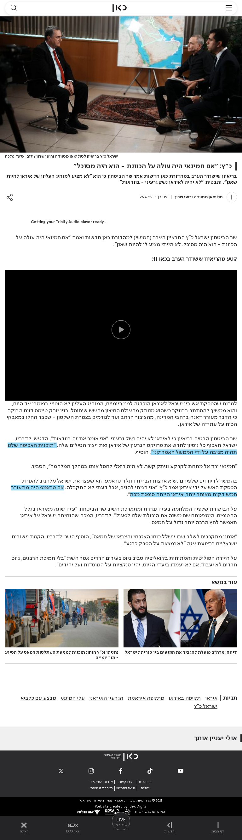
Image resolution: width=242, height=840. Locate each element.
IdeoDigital (138, 806)
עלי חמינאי (72, 698)
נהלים (145, 788)
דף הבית (145, 782)
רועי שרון (183, 197)
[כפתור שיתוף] (9, 197)
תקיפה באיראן (185, 698)
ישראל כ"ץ (205, 706)
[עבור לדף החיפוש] (13, 8)
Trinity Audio (67, 222)
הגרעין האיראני (106, 698)
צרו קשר (125, 782)
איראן (211, 698)
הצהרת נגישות (101, 788)
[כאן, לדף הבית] (119, 8)
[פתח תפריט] (228, 8)
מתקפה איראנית (146, 698)
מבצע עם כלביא (38, 698)
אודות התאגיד (101, 782)
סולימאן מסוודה (208, 197)
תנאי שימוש (125, 788)
